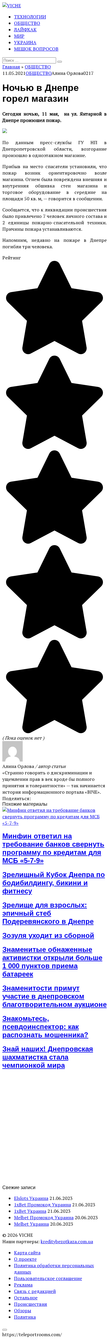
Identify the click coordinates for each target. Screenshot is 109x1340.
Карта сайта (27, 1252)
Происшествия (30, 1304)
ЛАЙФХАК (25, 29)
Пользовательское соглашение (48, 1278)
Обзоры (22, 1310)
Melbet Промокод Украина (44, 1217)
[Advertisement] (54, 1130)
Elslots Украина (31, 1198)
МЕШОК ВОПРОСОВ (36, 49)
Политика (25, 1317)
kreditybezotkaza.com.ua (67, 1241)
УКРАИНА (25, 42)
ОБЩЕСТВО (27, 23)
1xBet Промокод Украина (42, 1204)
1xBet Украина (30, 1211)
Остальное (25, 1297)
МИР (19, 36)
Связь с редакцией (35, 1291)
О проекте (25, 1259)
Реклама (23, 1285)
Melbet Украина (31, 1224)
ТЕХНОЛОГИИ (30, 16)
